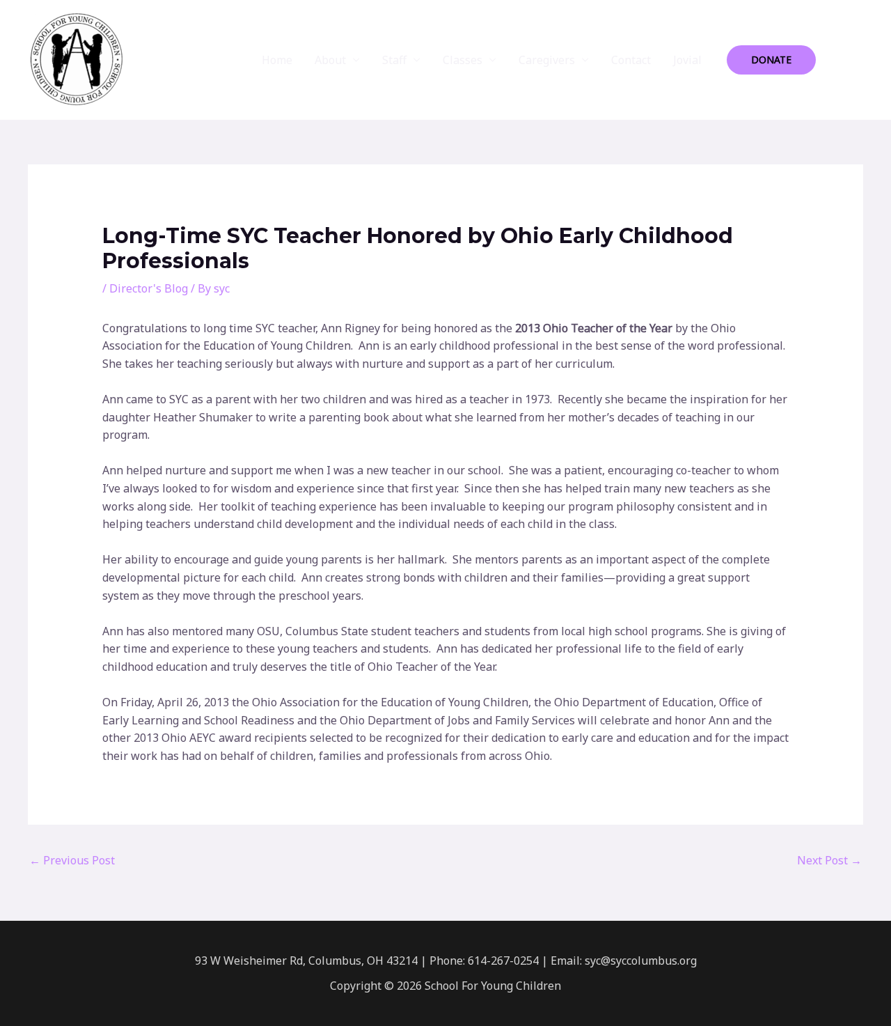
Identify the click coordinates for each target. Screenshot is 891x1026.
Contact (631, 60)
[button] (771, 60)
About (330, 60)
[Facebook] (836, 60)
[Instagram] (857, 60)
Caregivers (547, 60)
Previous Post (72, 860)
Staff (394, 60)
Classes (462, 60)
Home (277, 60)
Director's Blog (148, 288)
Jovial (687, 60)
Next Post (829, 860)
